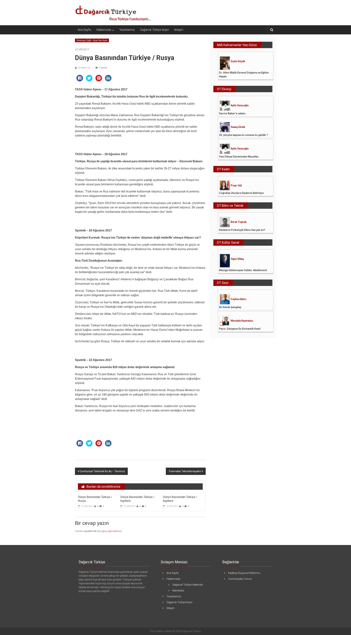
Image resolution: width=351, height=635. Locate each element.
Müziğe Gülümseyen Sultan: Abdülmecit (243, 270)
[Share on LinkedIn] (108, 80)
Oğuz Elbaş (237, 258)
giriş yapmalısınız (112, 531)
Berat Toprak (239, 221)
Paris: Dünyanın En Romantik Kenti (240, 328)
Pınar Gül (236, 185)
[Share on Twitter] (89, 80)
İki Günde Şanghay (230, 307)
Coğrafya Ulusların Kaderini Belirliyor (241, 193)
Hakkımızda (103, 29)
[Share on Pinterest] (98, 80)
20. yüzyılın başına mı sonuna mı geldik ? (243, 135)
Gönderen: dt (84, 67)
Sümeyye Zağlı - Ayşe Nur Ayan (91, 40)
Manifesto (178, 590)
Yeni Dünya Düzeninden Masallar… (239, 156)
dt (98, 506)
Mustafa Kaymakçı (242, 320)
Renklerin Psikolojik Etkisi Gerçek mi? (242, 229)
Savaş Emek (238, 126)
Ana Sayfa (84, 29)
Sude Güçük (238, 61)
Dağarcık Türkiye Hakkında (187, 584)
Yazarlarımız (127, 29)
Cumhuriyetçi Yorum (240, 578)
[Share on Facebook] (79, 80)
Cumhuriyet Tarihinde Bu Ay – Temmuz (102, 471)
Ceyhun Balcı (238, 299)
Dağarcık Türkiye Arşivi (154, 29)
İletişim (178, 29)
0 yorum (103, 67)
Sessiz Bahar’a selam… (233, 113)
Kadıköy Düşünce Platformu (244, 573)
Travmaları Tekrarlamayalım (185, 471)
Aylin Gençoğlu (240, 105)
